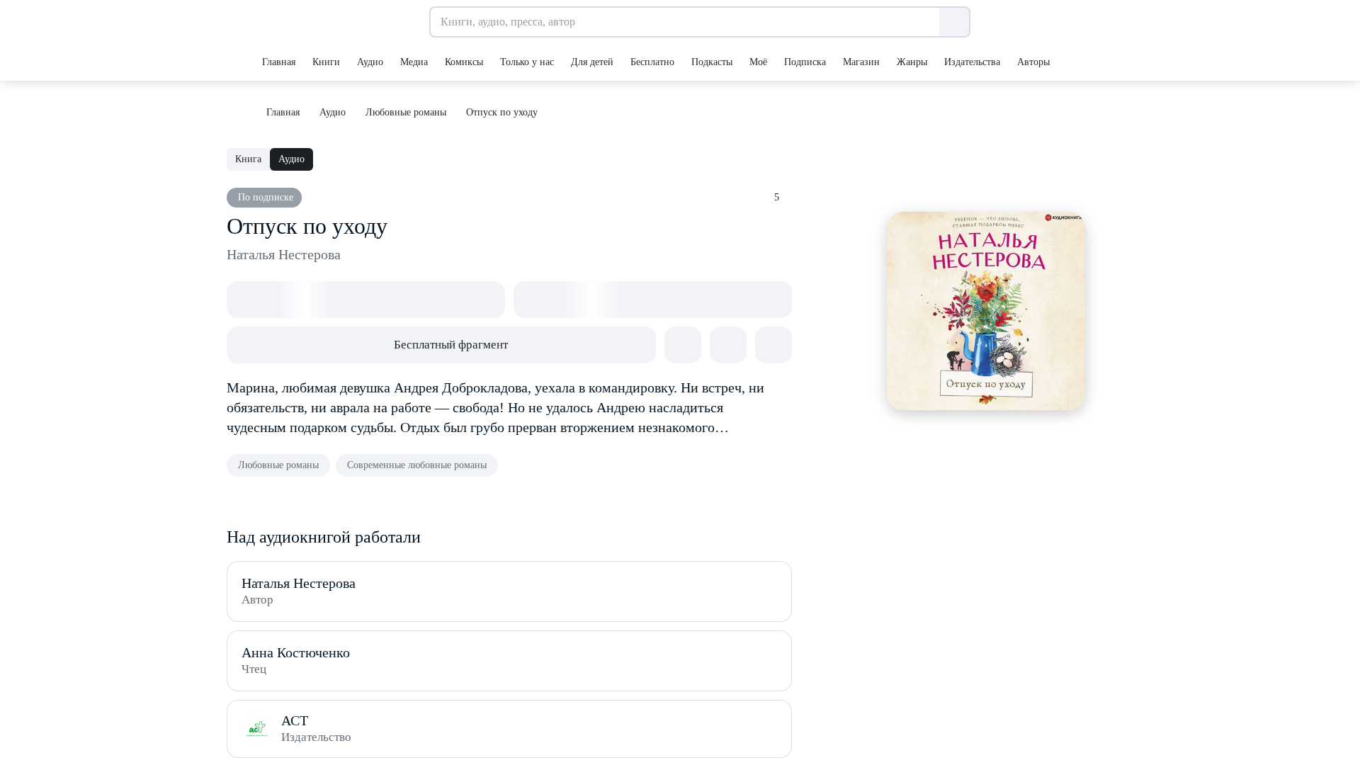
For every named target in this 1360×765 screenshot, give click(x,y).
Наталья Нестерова (284, 254)
